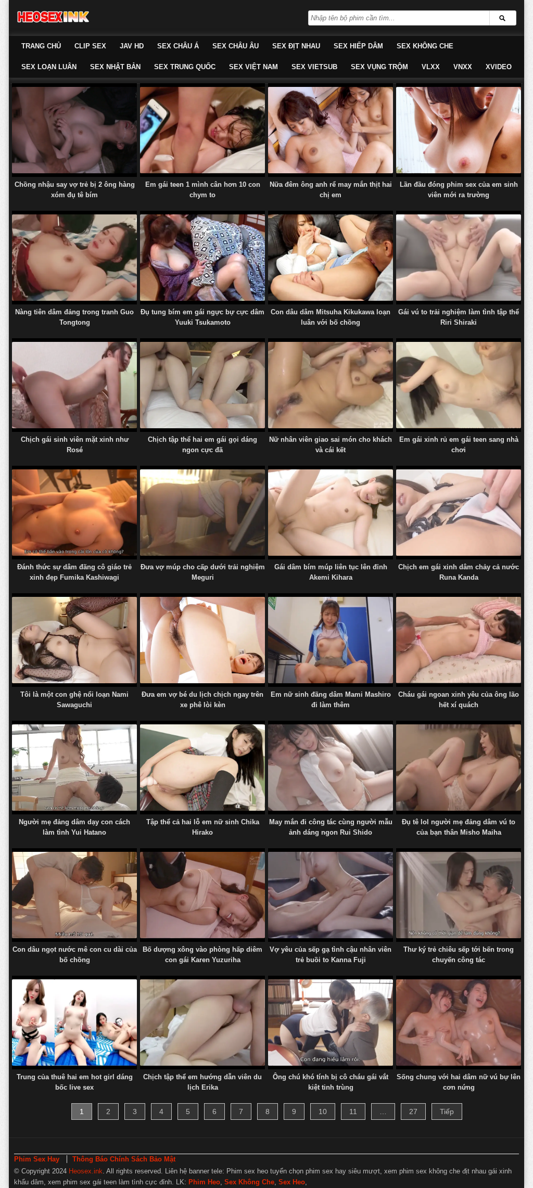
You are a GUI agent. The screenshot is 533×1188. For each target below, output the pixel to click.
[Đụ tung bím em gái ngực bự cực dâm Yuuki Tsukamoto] (202, 257)
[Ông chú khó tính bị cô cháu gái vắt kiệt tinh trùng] (330, 1022)
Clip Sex (90, 46)
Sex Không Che (425, 46)
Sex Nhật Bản (115, 67)
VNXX (462, 67)
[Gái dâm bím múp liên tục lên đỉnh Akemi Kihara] (330, 512)
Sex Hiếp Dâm (358, 46)
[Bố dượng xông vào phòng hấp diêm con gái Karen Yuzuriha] (202, 895)
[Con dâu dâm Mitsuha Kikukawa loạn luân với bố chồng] (330, 257)
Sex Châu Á (178, 46)
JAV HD (132, 46)
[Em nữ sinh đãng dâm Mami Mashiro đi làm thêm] (330, 640)
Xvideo (499, 67)
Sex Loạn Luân (49, 67)
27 (413, 1111)
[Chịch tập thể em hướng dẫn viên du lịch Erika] (202, 1022)
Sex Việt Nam (253, 67)
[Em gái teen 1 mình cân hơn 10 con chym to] (202, 130)
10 (323, 1111)
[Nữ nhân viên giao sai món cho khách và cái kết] (330, 385)
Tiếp (447, 1111)
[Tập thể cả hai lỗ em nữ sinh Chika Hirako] (202, 767)
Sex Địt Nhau (296, 46)
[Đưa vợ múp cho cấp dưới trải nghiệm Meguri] (202, 512)
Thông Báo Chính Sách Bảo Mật (123, 1159)
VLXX (431, 67)
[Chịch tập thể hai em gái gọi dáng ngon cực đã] (202, 385)
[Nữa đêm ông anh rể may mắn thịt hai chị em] (330, 130)
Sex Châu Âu (235, 46)
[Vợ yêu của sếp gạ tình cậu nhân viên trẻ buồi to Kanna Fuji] (330, 895)
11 (353, 1111)
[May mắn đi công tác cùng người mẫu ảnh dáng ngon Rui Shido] (330, 767)
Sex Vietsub (314, 67)
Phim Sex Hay (36, 1159)
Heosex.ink (86, 1171)
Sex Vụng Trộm (379, 67)
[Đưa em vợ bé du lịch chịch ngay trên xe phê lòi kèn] (202, 640)
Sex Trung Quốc (184, 67)
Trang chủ (41, 46)
